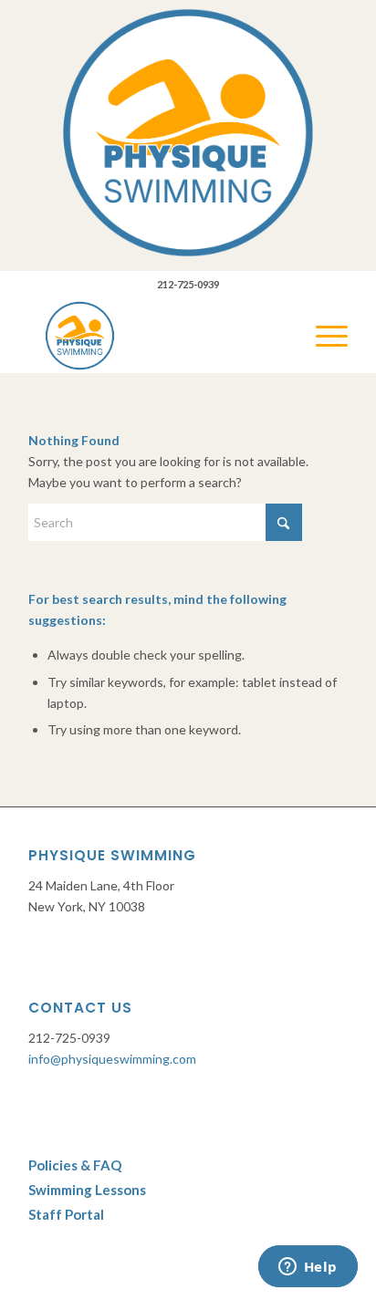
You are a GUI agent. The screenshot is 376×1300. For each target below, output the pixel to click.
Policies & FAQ (74, 1165)
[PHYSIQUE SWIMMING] (156, 335)
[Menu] (323, 335)
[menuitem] (323, 335)
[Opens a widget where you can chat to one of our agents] (307, 1268)
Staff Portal (67, 1214)
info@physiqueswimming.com (112, 1058)
